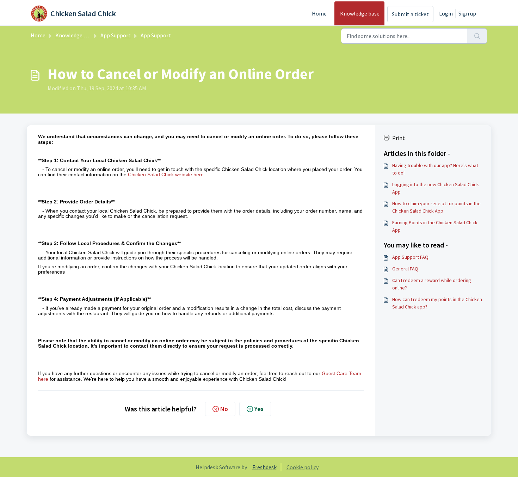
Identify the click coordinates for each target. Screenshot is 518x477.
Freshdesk (264, 467)
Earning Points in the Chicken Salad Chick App (434, 226)
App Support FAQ (410, 257)
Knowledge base (360, 13)
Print (398, 137)
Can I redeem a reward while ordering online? (431, 284)
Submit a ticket (410, 14)
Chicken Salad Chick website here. (166, 174)
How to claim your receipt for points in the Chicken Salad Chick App (436, 207)
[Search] (477, 36)
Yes (259, 409)
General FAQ (405, 268)
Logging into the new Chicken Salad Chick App (435, 188)
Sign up (467, 13)
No (224, 409)
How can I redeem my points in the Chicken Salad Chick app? (437, 303)
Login (446, 13)
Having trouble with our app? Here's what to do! (435, 169)
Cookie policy (302, 467)
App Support (115, 35)
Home (319, 13)
